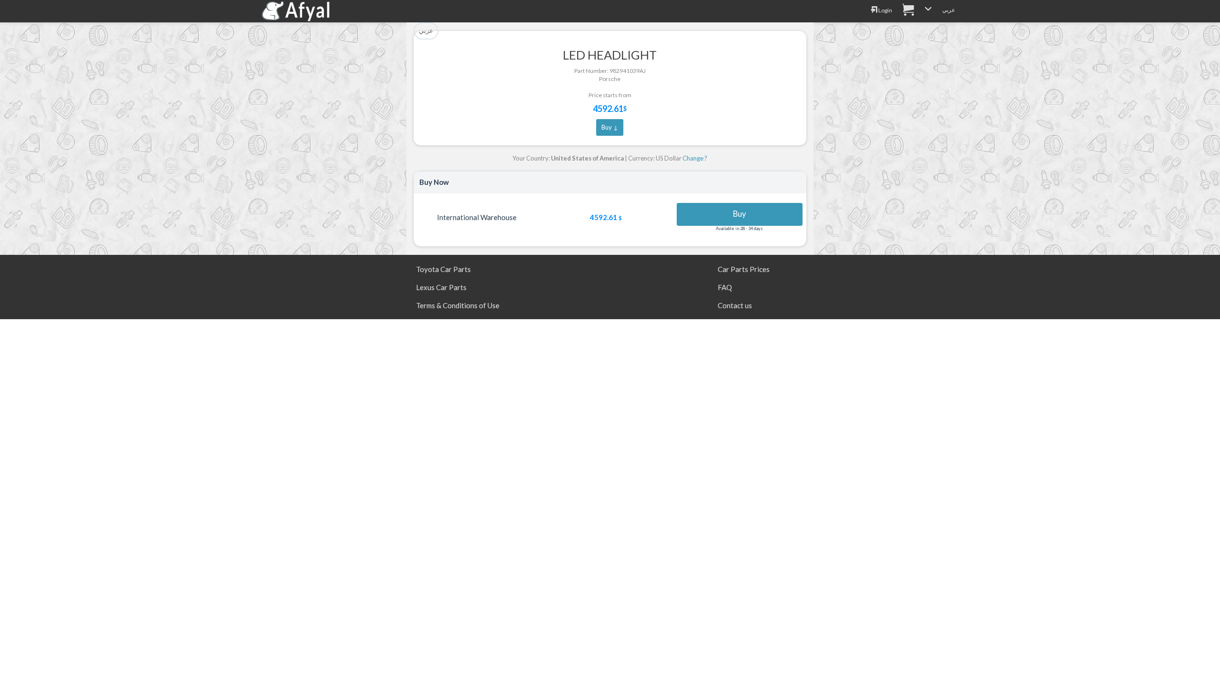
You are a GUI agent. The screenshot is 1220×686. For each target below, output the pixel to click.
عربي (948, 9)
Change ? (694, 158)
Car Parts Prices (744, 269)
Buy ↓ (609, 127)
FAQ (725, 287)
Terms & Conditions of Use (457, 305)
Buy (739, 214)
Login (884, 10)
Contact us (735, 305)
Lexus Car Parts (441, 287)
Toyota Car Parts (443, 269)
